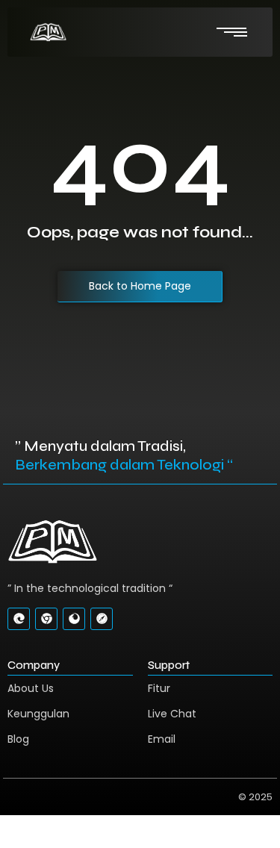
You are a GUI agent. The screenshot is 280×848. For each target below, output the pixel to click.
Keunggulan (38, 713)
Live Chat (172, 713)
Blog (18, 739)
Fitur (159, 688)
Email (161, 739)
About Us (30, 688)
